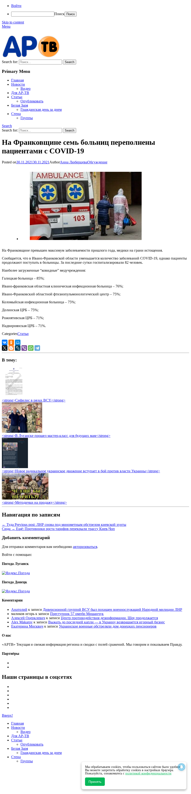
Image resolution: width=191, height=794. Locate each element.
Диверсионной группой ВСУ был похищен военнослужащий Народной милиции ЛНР (112, 610)
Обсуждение (97, 162)
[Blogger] (11, 348)
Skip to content (13, 22)
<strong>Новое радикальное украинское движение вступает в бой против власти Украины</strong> (81, 471)
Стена (16, 114)
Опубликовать (31, 101)
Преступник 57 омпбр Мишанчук (77, 614)
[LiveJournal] (17, 348)
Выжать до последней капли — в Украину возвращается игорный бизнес (106, 622)
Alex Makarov (22, 622)
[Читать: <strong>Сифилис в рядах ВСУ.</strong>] (12, 396)
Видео (25, 89)
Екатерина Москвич (27, 626)
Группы (26, 118)
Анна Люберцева (73, 162)
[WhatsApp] (31, 348)
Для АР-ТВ (20, 93)
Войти (16, 6)
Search (7, 126)
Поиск (59, 14)
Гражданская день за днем (41, 109)
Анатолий (19, 610)
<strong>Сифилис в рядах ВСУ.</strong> (33, 400)
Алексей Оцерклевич (28, 618)
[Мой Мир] (17, 342)
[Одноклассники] (11, 342)
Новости (18, 84)
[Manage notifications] (181, 767)
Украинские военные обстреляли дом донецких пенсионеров (108, 626)
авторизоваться (85, 547)
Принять (95, 782)
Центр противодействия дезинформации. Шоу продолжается (109, 618)
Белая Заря (19, 105)
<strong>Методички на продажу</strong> (34, 502)
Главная (17, 80)
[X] (4, 348)
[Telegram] (37, 348)
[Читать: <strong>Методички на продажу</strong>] (25, 498)
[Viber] (24, 348)
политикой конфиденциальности (148, 773)
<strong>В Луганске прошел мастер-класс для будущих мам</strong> (56, 436)
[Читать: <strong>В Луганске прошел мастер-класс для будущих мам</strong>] (22, 431)
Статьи (16, 97)
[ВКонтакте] (4, 342)
